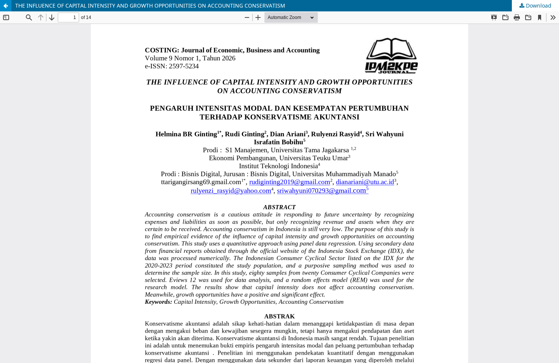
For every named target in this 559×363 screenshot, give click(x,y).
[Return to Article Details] (5, 5)
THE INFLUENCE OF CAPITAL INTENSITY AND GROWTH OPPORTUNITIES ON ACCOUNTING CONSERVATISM (150, 5)
